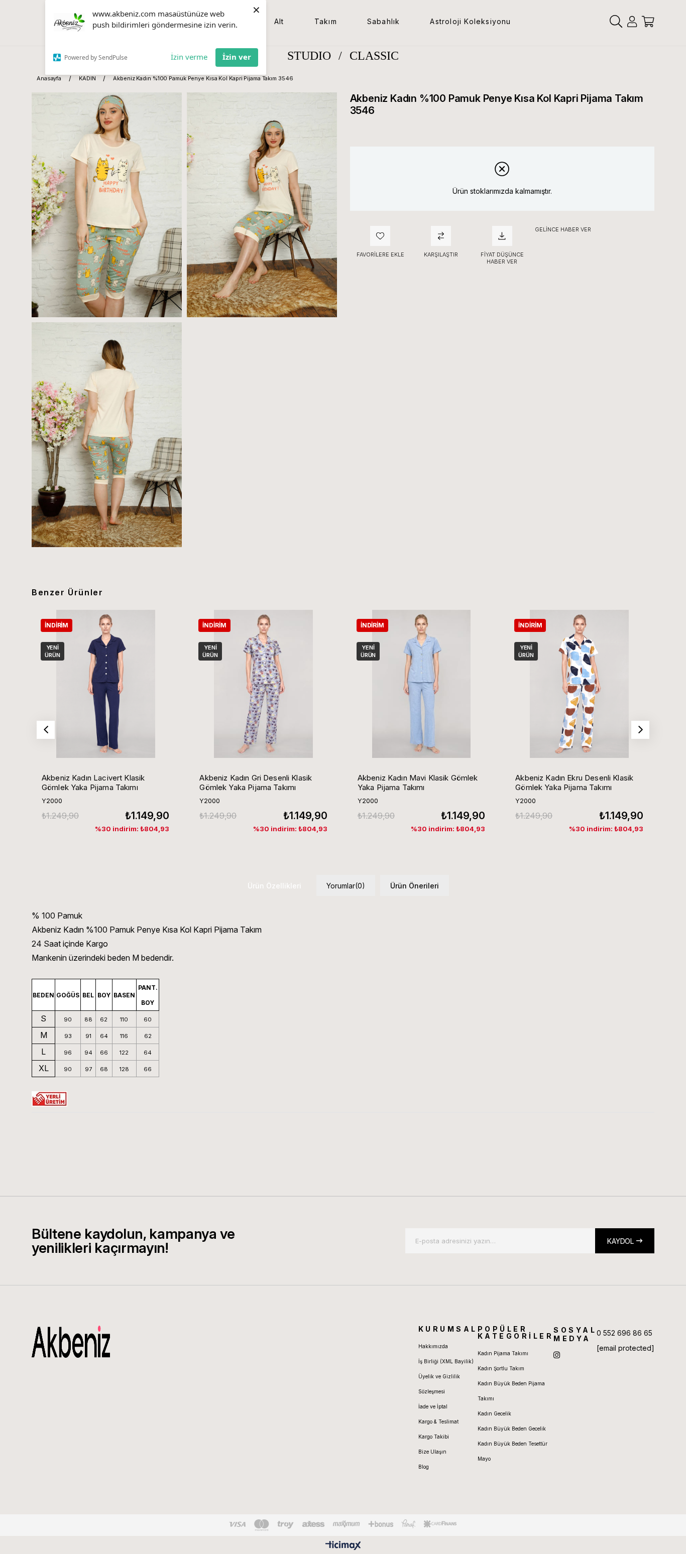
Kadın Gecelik (494, 1413)
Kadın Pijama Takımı (503, 1353)
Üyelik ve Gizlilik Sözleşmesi (439, 1383)
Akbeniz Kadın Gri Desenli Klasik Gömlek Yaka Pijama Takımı (255, 782)
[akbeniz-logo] (118, 1342)
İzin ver (236, 57)
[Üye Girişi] (632, 21)
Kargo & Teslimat (438, 1421)
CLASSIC (374, 56)
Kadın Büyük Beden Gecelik (512, 1429)
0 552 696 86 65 (624, 1333)
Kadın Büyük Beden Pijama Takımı (511, 1390)
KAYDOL (620, 1241)
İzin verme (189, 57)
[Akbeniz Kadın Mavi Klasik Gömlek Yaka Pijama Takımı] (421, 683)
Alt (279, 21)
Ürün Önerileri (414, 885)
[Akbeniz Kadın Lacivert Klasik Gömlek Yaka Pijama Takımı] (105, 683)
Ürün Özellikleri (274, 885)
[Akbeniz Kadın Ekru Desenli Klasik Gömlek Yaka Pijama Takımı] (579, 683)
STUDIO (309, 56)
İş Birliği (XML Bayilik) (446, 1361)
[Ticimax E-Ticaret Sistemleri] (343, 1546)
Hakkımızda (433, 1346)
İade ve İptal (432, 1406)
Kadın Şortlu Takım (501, 1368)
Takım (325, 21)
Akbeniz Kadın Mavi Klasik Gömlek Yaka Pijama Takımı (418, 782)
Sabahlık (383, 21)
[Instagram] (556, 1355)
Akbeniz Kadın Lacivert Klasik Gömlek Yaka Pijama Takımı (93, 782)
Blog (423, 1467)
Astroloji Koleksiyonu (470, 21)
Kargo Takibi (433, 1437)
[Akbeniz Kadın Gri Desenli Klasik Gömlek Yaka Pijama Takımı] (263, 683)
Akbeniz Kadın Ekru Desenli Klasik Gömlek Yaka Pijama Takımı (574, 782)
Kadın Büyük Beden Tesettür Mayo (512, 1451)
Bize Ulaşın (432, 1452)
